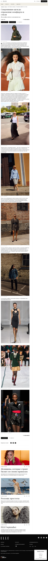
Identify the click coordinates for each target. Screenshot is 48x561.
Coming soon (44, 1)
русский (40, 555)
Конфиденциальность (33, 542)
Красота (7, 4)
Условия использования (20, 544)
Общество (18, 4)
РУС (33, 546)
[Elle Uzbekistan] (4, 1)
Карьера (2, 544)
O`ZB (30, 546)
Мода (2, 4)
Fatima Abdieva (26, 19)
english (40, 557)
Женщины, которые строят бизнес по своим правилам (14, 470)
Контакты (17, 542)
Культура (12, 4)
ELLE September (8, 527)
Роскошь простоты (10, 498)
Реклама (31, 544)
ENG (35, 546)
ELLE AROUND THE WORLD (5, 546)
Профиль (38, 1)
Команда (2, 542)
